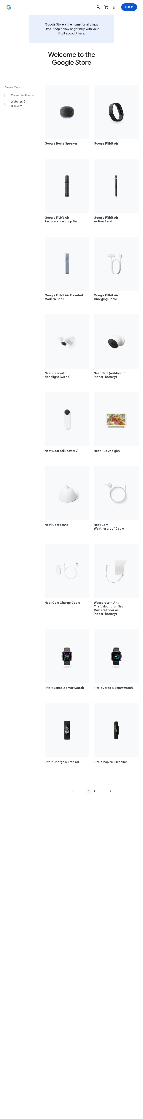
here (81, 33)
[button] (98, 7)
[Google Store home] (9, 7)
